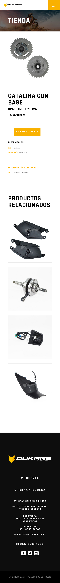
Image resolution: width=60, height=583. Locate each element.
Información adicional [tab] (22, 167)
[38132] (27, 132)
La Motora (46, 576)
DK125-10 (23, 152)
